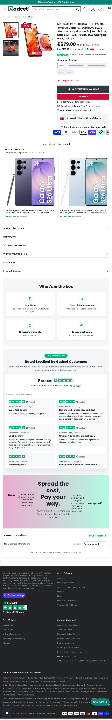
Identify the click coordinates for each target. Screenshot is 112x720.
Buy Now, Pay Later (65, 583)
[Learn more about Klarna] (92, 49)
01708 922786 (70, 656)
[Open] (7, 713)
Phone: (60, 656)
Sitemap (6, 643)
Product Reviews (12, 271)
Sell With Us (8, 625)
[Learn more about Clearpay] (87, 49)
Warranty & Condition (15, 253)
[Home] (3, 17)
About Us (61, 578)
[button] (52, 39)
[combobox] (53, 9)
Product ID (9, 262)
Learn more (100, 49)
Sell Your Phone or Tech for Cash (71, 587)
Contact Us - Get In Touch (68, 625)
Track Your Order (64, 630)
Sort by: (77, 544)
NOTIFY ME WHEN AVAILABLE (85, 89)
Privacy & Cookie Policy (67, 600)
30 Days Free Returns (14, 245)
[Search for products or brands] (77, 9)
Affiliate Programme (11, 634)
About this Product (13, 228)
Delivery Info (10, 236)
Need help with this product (56, 144)
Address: (61, 661)
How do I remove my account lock (71, 652)
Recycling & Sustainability (14, 639)
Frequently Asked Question (69, 634)
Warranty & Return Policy (68, 647)
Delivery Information (66, 643)
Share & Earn (8, 630)
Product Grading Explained (68, 639)
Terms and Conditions (67, 605)
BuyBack (60, 592)
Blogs (59, 596)
